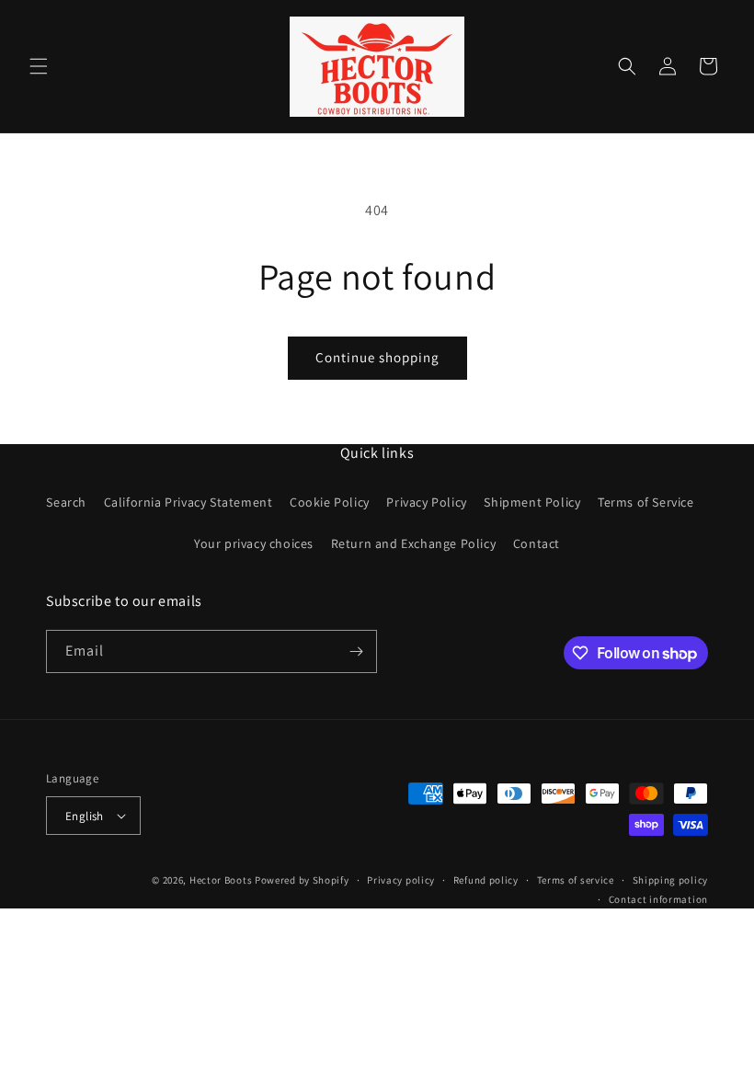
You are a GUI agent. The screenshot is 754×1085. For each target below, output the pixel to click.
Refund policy (486, 880)
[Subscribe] (356, 651)
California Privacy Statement (188, 502)
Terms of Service (646, 502)
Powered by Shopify (302, 880)
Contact (536, 543)
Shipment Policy (532, 502)
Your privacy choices (254, 543)
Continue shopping (377, 357)
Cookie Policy (330, 502)
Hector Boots (222, 880)
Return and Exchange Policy (414, 543)
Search (66, 502)
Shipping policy (671, 880)
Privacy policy (401, 880)
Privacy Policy (426, 502)
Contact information (658, 899)
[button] (38, 66)
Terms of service (575, 880)
